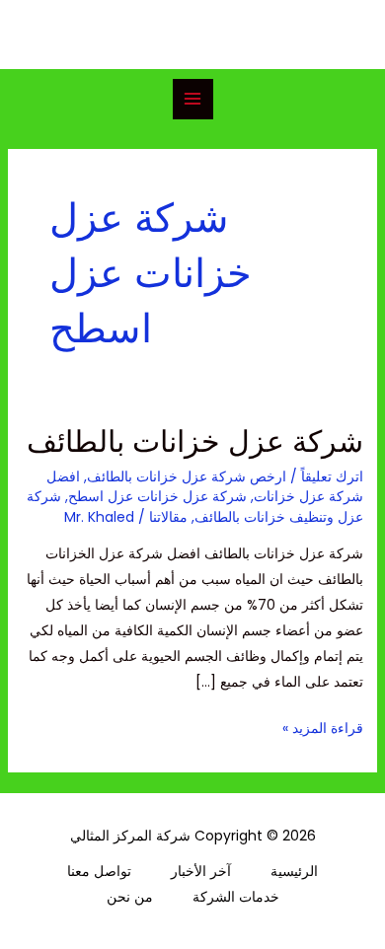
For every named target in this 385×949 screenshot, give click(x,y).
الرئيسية (294, 871)
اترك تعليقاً (332, 476)
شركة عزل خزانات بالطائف (195, 441)
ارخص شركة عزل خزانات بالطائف (186, 476)
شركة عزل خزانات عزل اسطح (157, 496)
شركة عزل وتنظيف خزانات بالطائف (195, 506)
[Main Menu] (193, 99)
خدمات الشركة (235, 897)
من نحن (130, 897)
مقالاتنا (168, 517)
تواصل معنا (99, 871)
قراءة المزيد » (322, 726)
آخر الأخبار (201, 871)
